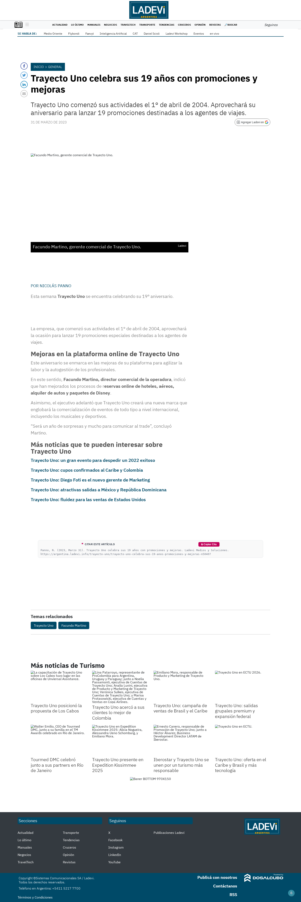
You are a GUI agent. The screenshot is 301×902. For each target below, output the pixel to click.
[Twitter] (24, 75)
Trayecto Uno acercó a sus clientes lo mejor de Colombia (118, 712)
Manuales (93, 24)
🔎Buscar (230, 24)
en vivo (214, 33)
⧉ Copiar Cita (209, 544)
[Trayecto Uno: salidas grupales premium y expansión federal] (242, 686)
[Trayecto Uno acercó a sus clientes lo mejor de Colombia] (119, 687)
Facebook (115, 840)
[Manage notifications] (291, 893)
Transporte (147, 24)
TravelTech (128, 24)
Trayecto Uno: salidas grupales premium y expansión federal (236, 710)
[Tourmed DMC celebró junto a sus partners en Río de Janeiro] (58, 740)
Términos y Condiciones (35, 897)
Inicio (39, 67)
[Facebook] (24, 66)
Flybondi (73, 33)
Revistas (215, 24)
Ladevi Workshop (177, 33)
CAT (135, 33)
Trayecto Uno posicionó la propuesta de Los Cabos (56, 708)
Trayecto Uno (43, 625)
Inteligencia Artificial (113, 33)
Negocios (110, 24)
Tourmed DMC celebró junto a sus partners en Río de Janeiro (57, 764)
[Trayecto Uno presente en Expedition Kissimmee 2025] (119, 740)
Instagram (116, 847)
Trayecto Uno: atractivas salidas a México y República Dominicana (98, 490)
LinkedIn (114, 855)
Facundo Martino (73, 625)
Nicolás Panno (55, 285)
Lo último (77, 24)
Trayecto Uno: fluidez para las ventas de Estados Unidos (88, 499)
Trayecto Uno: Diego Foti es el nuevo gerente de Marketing (90, 480)
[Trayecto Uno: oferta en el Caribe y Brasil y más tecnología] (242, 740)
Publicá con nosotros (217, 877)
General (55, 67)
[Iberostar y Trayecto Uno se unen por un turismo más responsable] (181, 740)
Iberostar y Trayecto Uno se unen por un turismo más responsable (181, 764)
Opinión (200, 24)
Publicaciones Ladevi (169, 833)
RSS (233, 894)
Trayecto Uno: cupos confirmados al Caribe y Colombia (87, 470)
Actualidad (59, 24)
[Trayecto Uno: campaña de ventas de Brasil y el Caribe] (181, 686)
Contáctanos (225, 886)
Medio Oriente (53, 33)
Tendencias (166, 24)
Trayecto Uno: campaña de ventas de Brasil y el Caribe (180, 708)
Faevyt (89, 33)
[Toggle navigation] (26, 25)
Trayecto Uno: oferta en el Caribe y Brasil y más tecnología (240, 764)
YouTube (114, 862)
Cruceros (184, 24)
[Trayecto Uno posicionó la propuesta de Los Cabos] (58, 686)
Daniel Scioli (152, 33)
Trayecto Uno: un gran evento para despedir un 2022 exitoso (93, 460)
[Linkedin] (24, 84)
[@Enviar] (24, 93)
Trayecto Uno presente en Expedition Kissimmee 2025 (117, 764)
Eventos (199, 33)
